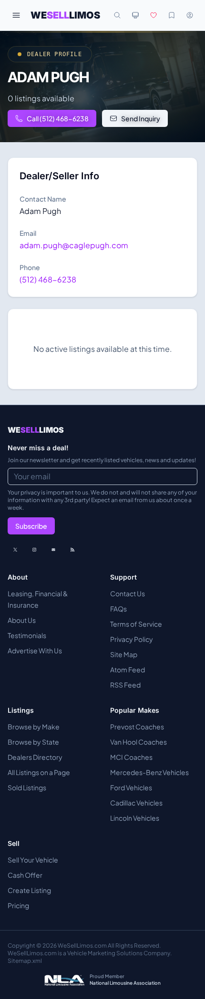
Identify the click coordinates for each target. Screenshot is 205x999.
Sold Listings (27, 787)
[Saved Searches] (171, 15)
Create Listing (29, 890)
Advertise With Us (35, 650)
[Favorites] (153, 15)
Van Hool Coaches (138, 741)
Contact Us (127, 593)
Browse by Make (34, 726)
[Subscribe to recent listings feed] (72, 549)
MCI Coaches (131, 757)
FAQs (118, 608)
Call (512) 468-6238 (58, 118)
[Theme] (135, 15)
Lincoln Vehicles (134, 818)
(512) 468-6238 (48, 279)
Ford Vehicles (131, 787)
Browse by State (33, 741)
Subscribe (31, 526)
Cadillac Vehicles (136, 802)
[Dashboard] (189, 15)
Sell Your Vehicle (33, 859)
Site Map (123, 654)
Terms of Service (136, 624)
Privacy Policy (131, 639)
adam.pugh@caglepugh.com (74, 245)
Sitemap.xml (25, 960)
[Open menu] (16, 15)
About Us (22, 620)
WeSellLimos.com (83, 945)
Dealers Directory (35, 757)
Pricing (18, 905)
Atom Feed (127, 669)
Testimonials (27, 635)
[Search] (117, 15)
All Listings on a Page (39, 772)
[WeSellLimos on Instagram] (34, 549)
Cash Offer (25, 875)
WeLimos (65, 15)
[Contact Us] (53, 549)
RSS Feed (125, 684)
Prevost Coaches (137, 726)
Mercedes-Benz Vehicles (149, 772)
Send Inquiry (140, 118)
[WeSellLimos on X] (15, 549)
